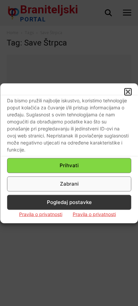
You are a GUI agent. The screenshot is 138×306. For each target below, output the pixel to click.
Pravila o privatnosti (40, 214)
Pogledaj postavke (69, 202)
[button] (128, 91)
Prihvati (69, 165)
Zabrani (69, 184)
